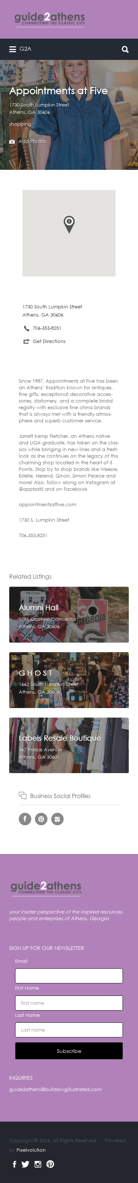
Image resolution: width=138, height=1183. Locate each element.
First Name (27, 988)
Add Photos (31, 141)
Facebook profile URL (25, 819)
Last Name (27, 1015)
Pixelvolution (31, 1150)
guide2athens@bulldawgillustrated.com (55, 1089)
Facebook (14, 1164)
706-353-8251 (47, 328)
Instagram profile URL (57, 819)
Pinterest (50, 1164)
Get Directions (49, 341)
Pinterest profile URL (41, 819)
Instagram (38, 1164)
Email (21, 961)
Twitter (25, 1164)
